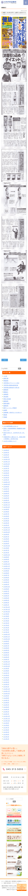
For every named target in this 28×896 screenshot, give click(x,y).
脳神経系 (5, 405)
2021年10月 (6, 545)
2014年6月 (6, 702)
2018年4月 (6, 598)
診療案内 (19, 881)
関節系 (5, 415)
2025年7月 (6, 468)
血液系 (5, 410)
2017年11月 (6, 609)
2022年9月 (6, 534)
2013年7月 (6, 727)
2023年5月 (6, 518)
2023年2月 (6, 525)
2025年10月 (6, 464)
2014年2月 (6, 711)
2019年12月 (6, 564)
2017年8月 (6, 616)
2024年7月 (6, 489)
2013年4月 (6, 734)
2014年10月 (6, 693)
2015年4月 (6, 680)
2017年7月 (6, 618)
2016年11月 (6, 636)
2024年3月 (6, 498)
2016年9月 (6, 641)
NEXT (23, 360)
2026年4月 (6, 455)
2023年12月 (6, 502)
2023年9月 (6, 509)
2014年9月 (6, 696)
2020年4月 (6, 559)
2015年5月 (6, 677)
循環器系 (5, 389)
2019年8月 (6, 573)
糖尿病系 (5, 401)
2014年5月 (6, 705)
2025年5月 (6, 470)
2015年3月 (6, 682)
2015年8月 (6, 670)
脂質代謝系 (6, 403)
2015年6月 (6, 675)
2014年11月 (6, 691)
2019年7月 (6, 575)
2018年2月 (6, 602)
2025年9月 (6, 466)
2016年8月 (6, 643)
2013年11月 (6, 718)
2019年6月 (6, 577)
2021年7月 (6, 550)
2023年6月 (6, 516)
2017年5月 (6, 623)
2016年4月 (6, 652)
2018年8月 (6, 589)
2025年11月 (6, 461)
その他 (5, 376)
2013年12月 (6, 716)
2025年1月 (6, 480)
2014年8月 (6, 698)
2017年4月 (6, 625)
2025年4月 (6, 473)
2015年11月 (6, 664)
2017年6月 (6, 620)
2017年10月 (6, 611)
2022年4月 (6, 543)
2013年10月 (6, 720)
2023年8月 (6, 511)
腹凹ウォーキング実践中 (10, 408)
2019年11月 (6, 566)
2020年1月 (6, 561)
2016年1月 (6, 659)
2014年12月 (6, 689)
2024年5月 (6, 493)
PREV (5, 360)
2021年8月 (6, 548)
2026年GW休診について (10, 441)
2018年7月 (6, 591)
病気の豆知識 (7, 399)
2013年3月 (6, 736)
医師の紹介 (8, 881)
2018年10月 (6, 586)
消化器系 (5, 396)
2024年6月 (6, 491)
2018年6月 (6, 593)
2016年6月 (6, 648)
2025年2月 (6, 477)
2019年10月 (6, 568)
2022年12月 (6, 527)
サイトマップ (15, 883)
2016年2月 (6, 657)
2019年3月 (6, 582)
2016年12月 (6, 634)
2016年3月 (6, 655)
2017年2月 (6, 630)
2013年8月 (6, 725)
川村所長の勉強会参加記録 (10, 385)
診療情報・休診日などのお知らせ (12, 412)
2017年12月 (6, 607)
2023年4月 (6, 520)
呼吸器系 (5, 380)
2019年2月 (6, 584)
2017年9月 (6, 614)
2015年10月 (6, 666)
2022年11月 (6, 530)
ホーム (3, 881)
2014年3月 (6, 709)
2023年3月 (6, 523)
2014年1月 (6, 714)
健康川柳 (5, 378)
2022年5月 (6, 541)
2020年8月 (6, 557)
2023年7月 (6, 514)
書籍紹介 (5, 392)
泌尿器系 (5, 394)
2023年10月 (6, 507)
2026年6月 (6, 450)
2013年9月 (6, 723)
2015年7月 (6, 673)
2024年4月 (6, 495)
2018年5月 (6, 595)
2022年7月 (6, 536)
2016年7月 (6, 646)
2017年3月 (6, 627)
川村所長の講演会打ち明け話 (11, 387)
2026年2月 (6, 457)
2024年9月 (6, 486)
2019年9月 (6, 570)
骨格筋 (5, 417)
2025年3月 (6, 475)
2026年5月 (6, 452)
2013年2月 (6, 739)
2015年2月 (6, 684)
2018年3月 (6, 600)
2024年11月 (6, 482)
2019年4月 (6, 580)
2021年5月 (6, 552)
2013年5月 (6, 732)
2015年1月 (6, 686)
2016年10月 (6, 639)
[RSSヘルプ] (8, 803)
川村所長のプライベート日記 (11, 383)
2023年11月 (6, 505)
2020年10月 (6, 555)
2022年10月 (6, 532)
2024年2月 (6, 500)
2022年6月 (6, 539)
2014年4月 (6, 707)
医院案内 (14, 881)
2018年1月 (6, 605)
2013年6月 (6, 730)
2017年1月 (6, 632)
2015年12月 (6, 661)
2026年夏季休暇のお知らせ (10, 426)
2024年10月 (6, 484)
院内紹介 (9, 883)
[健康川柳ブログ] (14, 858)
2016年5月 (6, 650)
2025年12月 (6, 459)
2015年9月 (6, 668)
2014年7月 (6, 700)
